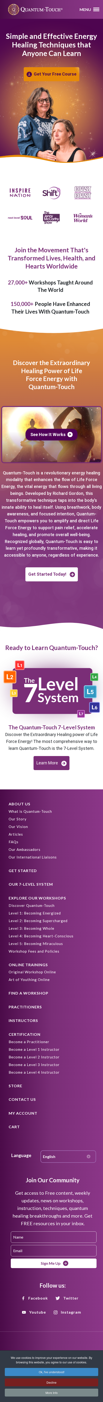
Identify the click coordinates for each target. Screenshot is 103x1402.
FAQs (13, 842)
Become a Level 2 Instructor (34, 1057)
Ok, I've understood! (51, 1372)
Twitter (71, 1298)
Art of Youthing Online (29, 979)
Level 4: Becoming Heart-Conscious (41, 936)
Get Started (23, 870)
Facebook (38, 1298)
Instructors (23, 1020)
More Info (52, 1393)
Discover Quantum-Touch (32, 905)
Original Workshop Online (32, 972)
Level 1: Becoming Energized (35, 913)
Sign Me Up (51, 1263)
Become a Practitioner (29, 1042)
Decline (51, 1382)
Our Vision (18, 826)
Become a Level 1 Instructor (34, 1049)
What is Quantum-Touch (30, 811)
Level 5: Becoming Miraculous (36, 943)
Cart (14, 1126)
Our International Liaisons (33, 857)
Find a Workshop (28, 993)
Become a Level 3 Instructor (34, 1064)
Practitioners (25, 1007)
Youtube (37, 1312)
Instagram (71, 1312)
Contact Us (22, 1099)
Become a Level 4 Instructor (34, 1072)
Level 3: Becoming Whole (31, 928)
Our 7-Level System (31, 884)
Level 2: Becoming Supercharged (38, 921)
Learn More (47, 762)
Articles (16, 834)
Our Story (18, 819)
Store (15, 1085)
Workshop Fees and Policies (34, 951)
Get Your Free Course (55, 73)
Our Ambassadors (24, 849)
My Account (23, 1113)
